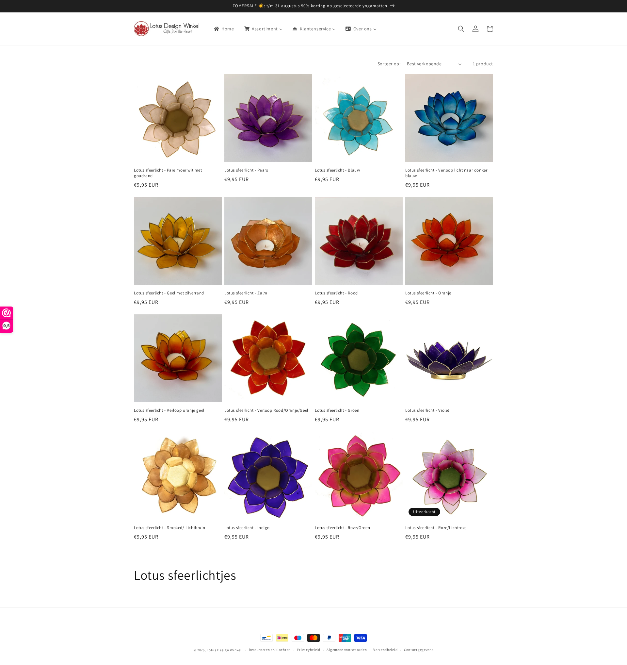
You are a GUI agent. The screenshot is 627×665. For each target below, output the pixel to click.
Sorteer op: (389, 64)
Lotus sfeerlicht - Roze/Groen (342, 527)
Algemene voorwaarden (347, 649)
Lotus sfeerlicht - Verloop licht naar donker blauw (446, 173)
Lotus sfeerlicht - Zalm (245, 293)
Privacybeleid (308, 649)
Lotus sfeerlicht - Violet (427, 410)
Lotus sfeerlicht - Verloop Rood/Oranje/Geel (266, 410)
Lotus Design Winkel (224, 650)
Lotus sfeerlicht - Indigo (247, 527)
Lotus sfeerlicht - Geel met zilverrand (169, 293)
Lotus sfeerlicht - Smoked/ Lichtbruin (169, 527)
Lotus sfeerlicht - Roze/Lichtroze (436, 527)
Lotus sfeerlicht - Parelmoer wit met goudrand (168, 173)
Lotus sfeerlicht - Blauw (337, 170)
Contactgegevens (419, 649)
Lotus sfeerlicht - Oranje (428, 293)
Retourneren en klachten (270, 649)
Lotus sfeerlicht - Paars (246, 170)
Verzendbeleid (385, 649)
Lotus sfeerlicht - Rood (336, 293)
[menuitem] (223, 29)
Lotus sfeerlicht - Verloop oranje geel (169, 410)
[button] (461, 29)
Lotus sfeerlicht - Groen (337, 410)
